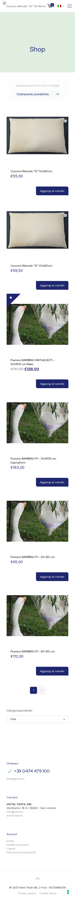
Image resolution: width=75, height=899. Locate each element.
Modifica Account (18, 844)
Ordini (10, 841)
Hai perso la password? (21, 852)
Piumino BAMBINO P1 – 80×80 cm (33, 651)
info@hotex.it (15, 811)
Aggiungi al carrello (52, 190)
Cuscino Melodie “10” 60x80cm (31, 265)
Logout (11, 848)
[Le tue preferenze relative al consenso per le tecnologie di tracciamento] (68, 892)
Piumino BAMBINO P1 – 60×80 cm (33, 557)
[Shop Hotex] (24, 6)
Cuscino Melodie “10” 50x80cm (31, 171)
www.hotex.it (15, 815)
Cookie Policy (47, 893)
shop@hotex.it (15, 778)
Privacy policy (27, 893)
